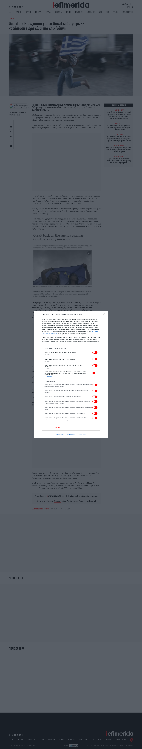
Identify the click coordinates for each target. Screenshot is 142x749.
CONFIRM (57, 427)
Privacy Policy (82, 434)
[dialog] (71, 374)
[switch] (94, 352)
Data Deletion (60, 434)
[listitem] (71, 348)
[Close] (104, 315)
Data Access (71, 434)
